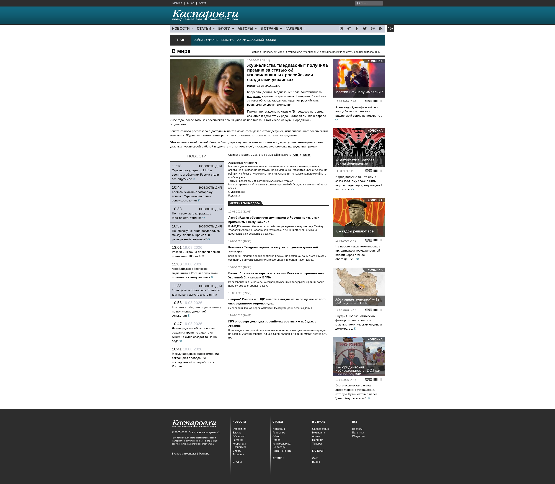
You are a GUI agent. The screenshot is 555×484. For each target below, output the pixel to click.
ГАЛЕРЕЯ (294, 28)
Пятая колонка (282, 450)
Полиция (317, 439)
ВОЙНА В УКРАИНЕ (206, 39)
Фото (315, 458)
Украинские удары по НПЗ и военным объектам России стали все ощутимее (195, 174)
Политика (358, 432)
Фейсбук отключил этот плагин (258, 173)
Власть (237, 432)
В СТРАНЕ (269, 28)
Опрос (276, 439)
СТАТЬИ (204, 28)
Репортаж (279, 432)
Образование (320, 428)
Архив (202, 3)
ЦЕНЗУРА (227, 39)
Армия (316, 436)
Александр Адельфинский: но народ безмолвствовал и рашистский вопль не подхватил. (358, 111)
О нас (190, 3)
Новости (357, 428)
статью (286, 111)
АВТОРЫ (245, 28)
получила (254, 96)
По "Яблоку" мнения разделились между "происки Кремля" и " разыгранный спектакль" (196, 235)
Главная (177, 3)
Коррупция (239, 443)
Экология (238, 454)
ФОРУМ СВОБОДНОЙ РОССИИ (256, 39)
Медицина (318, 432)
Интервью (279, 428)
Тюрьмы (317, 443)
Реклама (204, 453)
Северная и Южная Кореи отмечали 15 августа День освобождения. (270, 308)
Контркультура (282, 443)
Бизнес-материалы (184, 453)
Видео (316, 461)
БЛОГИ (224, 28)
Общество (239, 436)
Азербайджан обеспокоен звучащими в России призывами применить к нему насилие (195, 273)
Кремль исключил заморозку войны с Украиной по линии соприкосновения (192, 196)
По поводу (279, 447)
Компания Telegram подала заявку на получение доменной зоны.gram (196, 311)
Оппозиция (239, 428)
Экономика (239, 447)
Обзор (276, 436)
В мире (279, 52)
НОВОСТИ (181, 28)
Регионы (238, 439)
